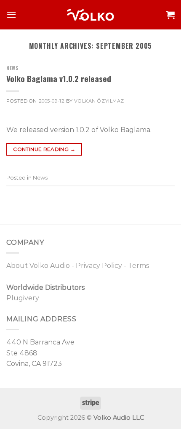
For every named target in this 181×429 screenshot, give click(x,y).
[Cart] (170, 14)
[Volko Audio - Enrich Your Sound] (90, 14)
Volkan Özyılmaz (99, 101)
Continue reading (44, 149)
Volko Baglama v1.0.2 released (58, 78)
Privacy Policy (99, 266)
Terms (138, 266)
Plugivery (22, 298)
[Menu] (11, 14)
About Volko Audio (38, 266)
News (12, 68)
